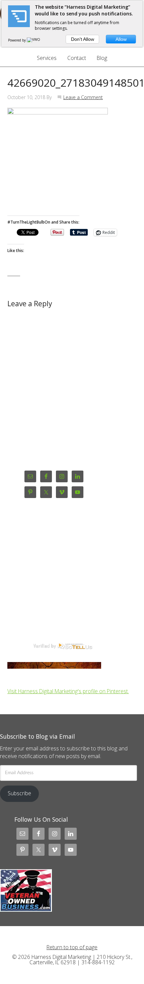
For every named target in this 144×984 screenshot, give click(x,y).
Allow (121, 39)
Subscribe (19, 793)
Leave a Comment (83, 97)
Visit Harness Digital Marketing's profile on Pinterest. (68, 691)
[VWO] (34, 40)
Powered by (17, 40)
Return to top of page (72, 947)
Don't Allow (82, 39)
